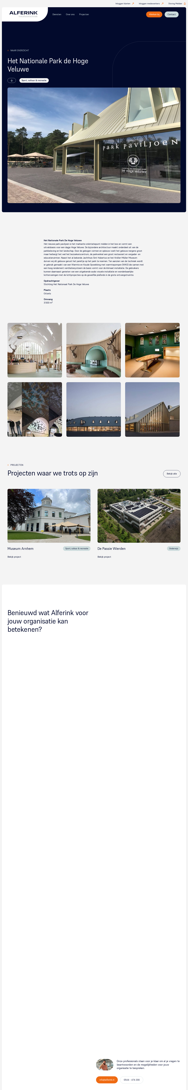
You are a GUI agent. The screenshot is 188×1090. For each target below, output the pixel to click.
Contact (172, 14)
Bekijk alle (172, 473)
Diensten (56, 14)
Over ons (70, 14)
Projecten (84, 14)
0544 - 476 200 (132, 1079)
